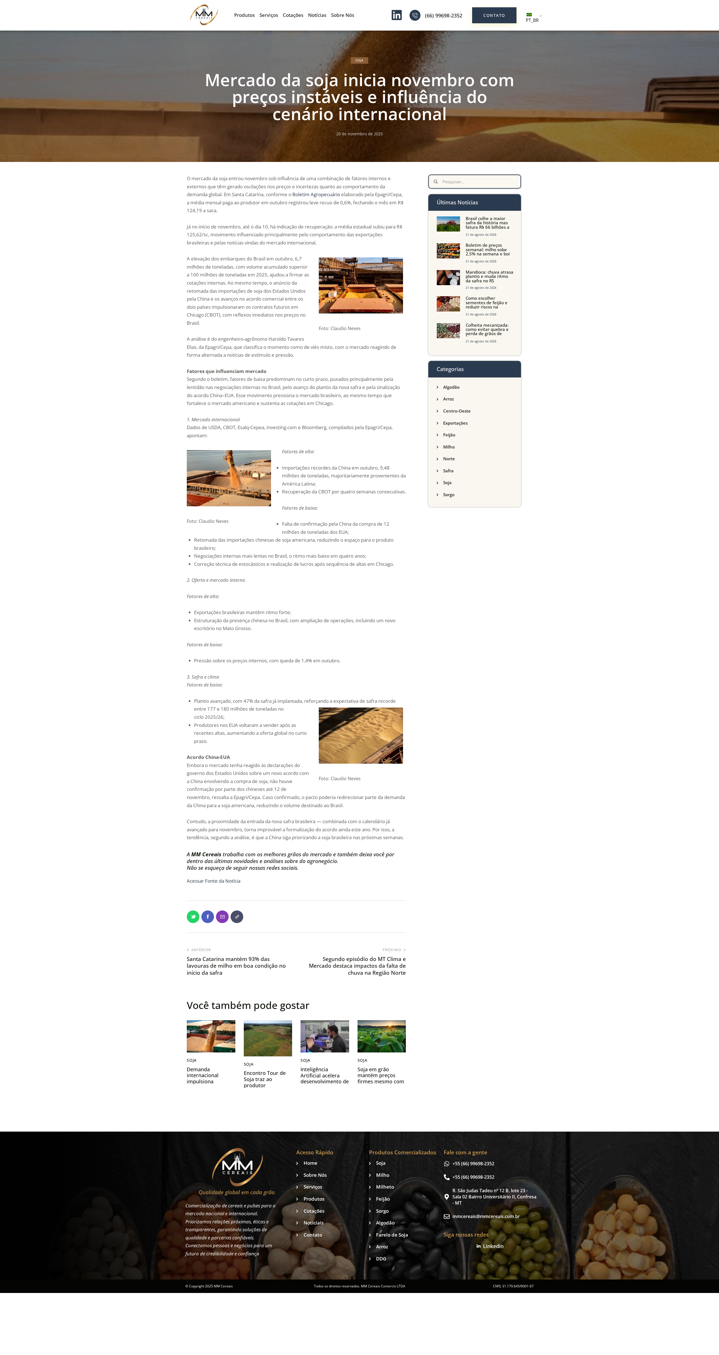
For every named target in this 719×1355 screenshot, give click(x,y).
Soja (359, 60)
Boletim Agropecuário (316, 194)
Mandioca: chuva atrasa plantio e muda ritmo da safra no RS (489, 276)
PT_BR (532, 20)
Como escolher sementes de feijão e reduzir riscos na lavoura (487, 304)
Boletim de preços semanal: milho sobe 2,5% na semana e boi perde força (488, 251)
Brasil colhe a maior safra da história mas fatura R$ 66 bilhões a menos (487, 225)
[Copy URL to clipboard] (237, 916)
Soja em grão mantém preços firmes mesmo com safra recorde (381, 1078)
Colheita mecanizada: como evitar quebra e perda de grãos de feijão (487, 331)
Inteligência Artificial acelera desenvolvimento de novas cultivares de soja (325, 1081)
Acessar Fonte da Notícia (213, 881)
